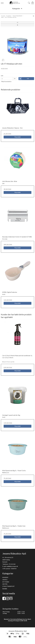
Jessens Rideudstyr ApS (17, 631)
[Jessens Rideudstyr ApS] (17, 2)
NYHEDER (5, 577)
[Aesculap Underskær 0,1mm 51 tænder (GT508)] (17, 219)
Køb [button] (28, 78)
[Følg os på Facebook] (4, 599)
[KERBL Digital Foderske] (17, 274)
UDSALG (4, 579)
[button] (17, 22)
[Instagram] (7, 599)
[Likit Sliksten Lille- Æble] (17, 163)
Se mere (4, 588)
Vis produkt (17, 137)
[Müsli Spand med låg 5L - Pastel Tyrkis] (17, 453)
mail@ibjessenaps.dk (12, 566)
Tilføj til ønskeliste (6, 81)
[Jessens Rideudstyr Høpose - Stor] (17, 110)
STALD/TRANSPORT (8, 586)
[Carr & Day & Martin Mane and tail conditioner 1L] (17, 338)
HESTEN (4, 584)
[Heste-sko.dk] (10, 599)
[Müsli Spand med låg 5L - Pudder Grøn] (17, 508)
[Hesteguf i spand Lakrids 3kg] (17, 397)
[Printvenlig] (33, 16)
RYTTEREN (5, 582)
